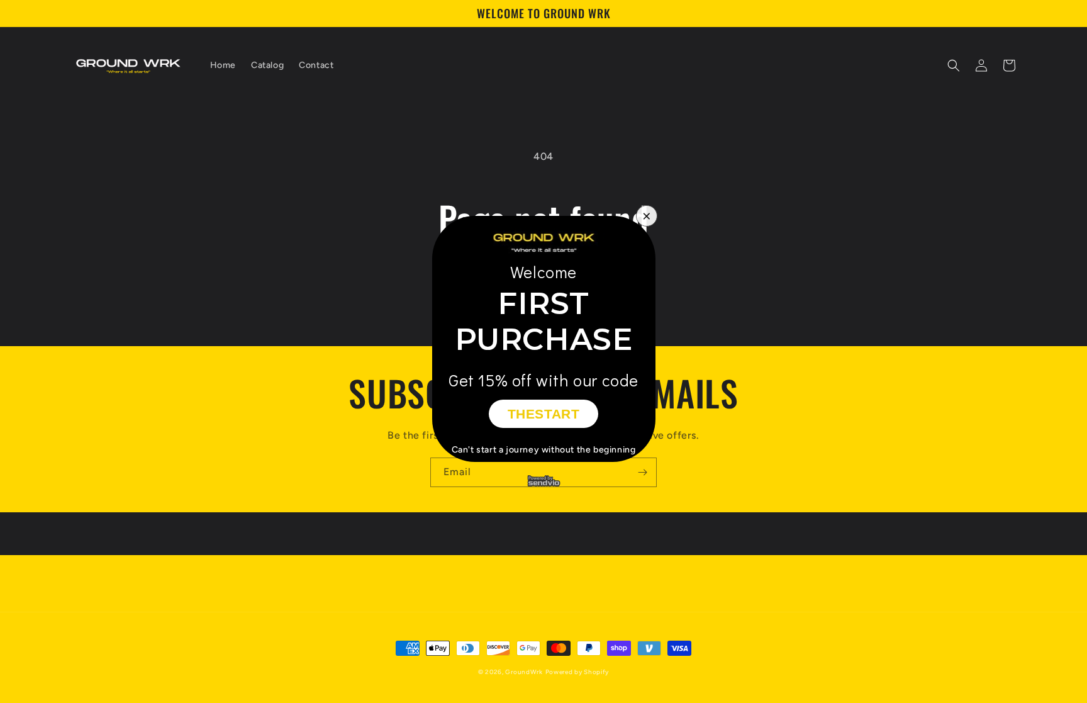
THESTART (544, 414)
